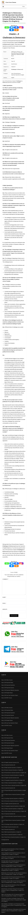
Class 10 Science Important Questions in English (11, 770)
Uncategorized (4, 839)
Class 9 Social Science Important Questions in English (12, 837)
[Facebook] (16, 27)
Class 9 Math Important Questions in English (10, 831)
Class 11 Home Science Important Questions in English (12, 785)
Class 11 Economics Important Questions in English (12, 775)
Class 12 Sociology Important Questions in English (11, 824)
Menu (23, 6)
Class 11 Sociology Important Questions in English (11, 798)
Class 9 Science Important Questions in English (11, 834)
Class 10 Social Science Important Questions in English (12, 772)
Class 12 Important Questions (7, 813)
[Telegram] (11, 27)
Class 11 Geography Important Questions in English (12, 780)
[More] (16, 30)
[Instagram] (21, 27)
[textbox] (14, 37)
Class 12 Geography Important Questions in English (12, 806)
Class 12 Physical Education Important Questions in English (13, 816)
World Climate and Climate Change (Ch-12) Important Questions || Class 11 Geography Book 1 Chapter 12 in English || (12, 890)
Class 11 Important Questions (7, 787)
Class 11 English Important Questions (9, 777)
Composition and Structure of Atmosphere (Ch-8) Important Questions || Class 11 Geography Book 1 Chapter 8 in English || (13, 911)
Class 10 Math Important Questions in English (10, 767)
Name (4, 597)
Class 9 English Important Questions (8, 826)
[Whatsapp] (6, 27)
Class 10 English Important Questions (9, 762)
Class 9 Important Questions (7, 829)
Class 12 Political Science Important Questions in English (13, 820)
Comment (5, 579)
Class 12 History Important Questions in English (11, 808)
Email (4, 603)
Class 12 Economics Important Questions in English (12, 801)
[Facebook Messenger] (11, 30)
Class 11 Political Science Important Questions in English (13, 794)
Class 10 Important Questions (7, 764)
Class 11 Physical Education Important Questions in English (13, 790)
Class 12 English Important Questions (9, 803)
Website (4, 609)
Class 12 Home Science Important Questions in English (12, 811)
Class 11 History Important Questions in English (11, 782)
